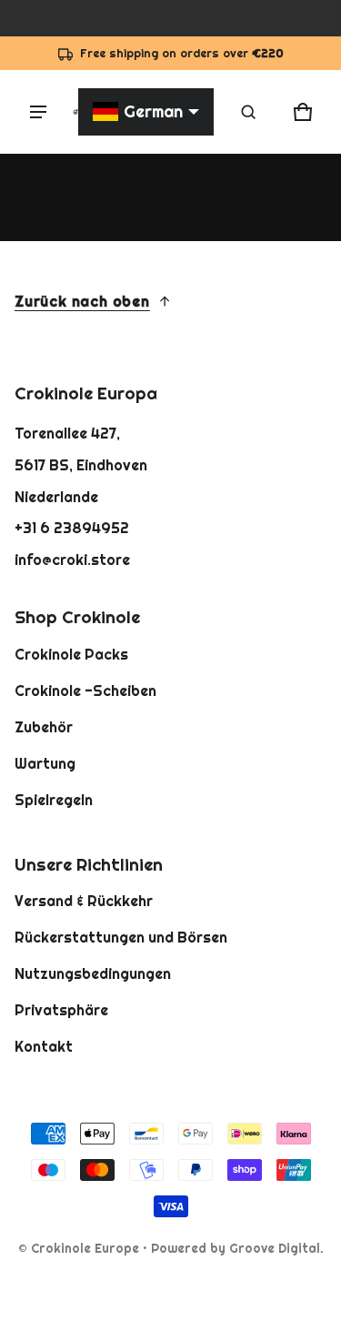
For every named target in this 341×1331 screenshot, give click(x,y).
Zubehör (44, 727)
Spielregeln (54, 800)
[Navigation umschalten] (38, 112)
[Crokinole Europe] (75, 112)
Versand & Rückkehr (84, 901)
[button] (248, 112)
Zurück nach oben (82, 301)
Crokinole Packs (71, 654)
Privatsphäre (61, 1010)
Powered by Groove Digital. (237, 1248)
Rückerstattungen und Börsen (121, 937)
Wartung (45, 763)
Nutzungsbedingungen (93, 973)
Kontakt (44, 1046)
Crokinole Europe (85, 1248)
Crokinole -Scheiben (85, 690)
